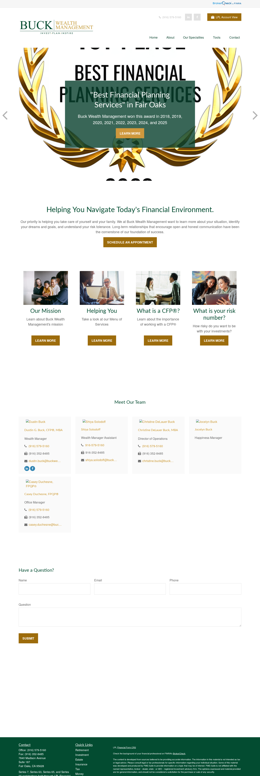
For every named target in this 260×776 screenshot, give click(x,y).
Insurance (81, 764)
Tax (77, 769)
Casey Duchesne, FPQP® (41, 494)
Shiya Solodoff (90, 429)
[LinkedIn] (188, 17)
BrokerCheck (179, 753)
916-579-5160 (94, 445)
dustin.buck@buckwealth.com (45, 461)
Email (98, 580)
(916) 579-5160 (171, 17)
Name (23, 580)
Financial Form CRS (126, 747)
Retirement (82, 750)
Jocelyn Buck (203, 429)
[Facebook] (197, 17)
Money (79, 774)
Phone (174, 580)
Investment (82, 755)
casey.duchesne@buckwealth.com (45, 524)
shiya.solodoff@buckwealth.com (102, 460)
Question (25, 604)
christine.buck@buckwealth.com (159, 461)
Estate (79, 759)
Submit (28, 638)
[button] (153, 37)
